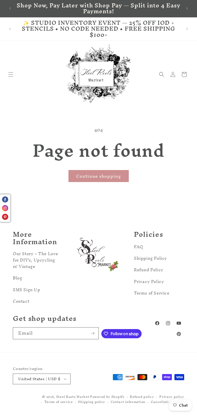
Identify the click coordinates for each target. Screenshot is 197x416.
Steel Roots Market (72, 396)
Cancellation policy (167, 402)
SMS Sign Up (26, 289)
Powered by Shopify (107, 396)
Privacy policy (171, 397)
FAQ (138, 247)
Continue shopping (98, 176)
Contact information (128, 402)
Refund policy (142, 397)
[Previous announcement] (10, 8)
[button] (10, 74)
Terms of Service (152, 293)
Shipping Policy (150, 258)
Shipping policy (91, 402)
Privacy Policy (149, 281)
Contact (21, 301)
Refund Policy (148, 269)
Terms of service (58, 402)
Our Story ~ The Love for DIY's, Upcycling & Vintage (35, 261)
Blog (17, 278)
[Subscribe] (92, 333)
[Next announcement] (187, 8)
